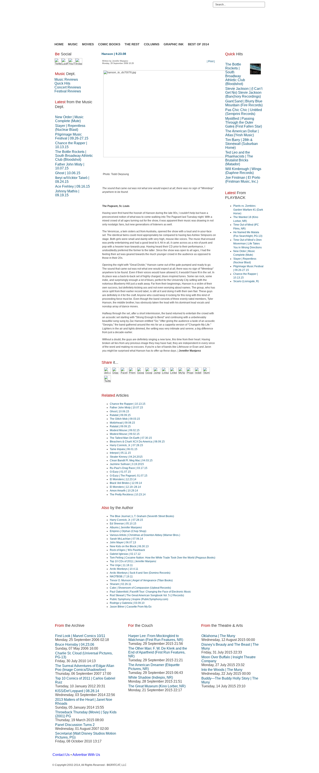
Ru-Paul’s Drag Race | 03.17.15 (128, 468)
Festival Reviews (67, 91)
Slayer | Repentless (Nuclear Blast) (70, 127)
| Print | (211, 61)
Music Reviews (66, 79)
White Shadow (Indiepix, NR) (150, 677)
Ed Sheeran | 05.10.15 (123, 523)
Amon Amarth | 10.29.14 (124, 490)
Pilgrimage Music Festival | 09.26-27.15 (71, 136)
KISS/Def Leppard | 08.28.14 (77, 691)
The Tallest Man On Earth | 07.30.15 (131, 437)
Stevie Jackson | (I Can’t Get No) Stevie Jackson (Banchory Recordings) (243, 92)
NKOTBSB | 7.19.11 (121, 576)
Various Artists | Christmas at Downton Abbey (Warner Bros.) (145, 535)
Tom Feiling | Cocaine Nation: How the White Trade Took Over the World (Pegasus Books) (162, 557)
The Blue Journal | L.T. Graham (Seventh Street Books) (142, 516)
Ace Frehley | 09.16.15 (72, 186)
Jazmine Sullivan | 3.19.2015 (127, 464)
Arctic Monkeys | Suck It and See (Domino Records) (140, 572)
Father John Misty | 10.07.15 (126, 407)
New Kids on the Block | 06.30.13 (129, 546)
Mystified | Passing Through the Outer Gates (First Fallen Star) (243, 122)
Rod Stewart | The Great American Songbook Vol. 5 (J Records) (147, 595)
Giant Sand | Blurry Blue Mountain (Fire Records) (244, 103)
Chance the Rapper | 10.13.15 (127, 403)
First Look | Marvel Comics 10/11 (80, 636)
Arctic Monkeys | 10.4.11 (124, 568)
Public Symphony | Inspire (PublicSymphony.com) (139, 599)
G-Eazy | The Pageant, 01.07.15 (128, 475)
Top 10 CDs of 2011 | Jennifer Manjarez (133, 561)
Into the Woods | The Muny (221, 669)
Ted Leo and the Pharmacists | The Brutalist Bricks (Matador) (239, 158)
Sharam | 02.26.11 (120, 584)
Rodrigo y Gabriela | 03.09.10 (127, 602)
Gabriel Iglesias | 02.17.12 (125, 553)
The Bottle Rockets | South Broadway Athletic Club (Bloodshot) (74, 155)
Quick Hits (62, 83)
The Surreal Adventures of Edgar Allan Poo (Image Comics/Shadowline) (84, 667)
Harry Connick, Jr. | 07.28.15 (126, 445)
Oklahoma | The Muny (218, 636)
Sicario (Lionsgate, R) (246, 281)
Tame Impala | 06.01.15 (123, 449)
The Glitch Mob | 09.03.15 (125, 418)
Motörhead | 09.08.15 (122, 422)
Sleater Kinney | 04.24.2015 (126, 456)
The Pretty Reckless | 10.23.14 (128, 494)
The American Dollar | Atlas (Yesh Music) (242, 133)
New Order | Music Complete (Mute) (69, 119)
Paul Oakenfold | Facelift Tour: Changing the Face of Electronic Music (150, 591)
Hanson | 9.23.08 (114, 54)
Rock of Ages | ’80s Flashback (127, 550)
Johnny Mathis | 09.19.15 (67, 193)
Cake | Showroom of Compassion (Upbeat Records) (140, 587)
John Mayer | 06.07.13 (123, 542)
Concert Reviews (67, 87)
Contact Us (61, 755)
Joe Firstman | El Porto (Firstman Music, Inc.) (242, 179)
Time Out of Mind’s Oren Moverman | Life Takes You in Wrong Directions (247, 243)
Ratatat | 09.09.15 (120, 415)
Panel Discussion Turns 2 (75, 725)
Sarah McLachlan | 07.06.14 (126, 538)
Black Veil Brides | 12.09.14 (126, 483)
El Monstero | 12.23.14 (123, 479)
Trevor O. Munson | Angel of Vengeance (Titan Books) (141, 580)
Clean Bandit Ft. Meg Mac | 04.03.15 (131, 460)
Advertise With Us (86, 755)
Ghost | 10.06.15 (67, 173)
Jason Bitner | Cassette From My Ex (130, 606)
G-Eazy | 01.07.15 (120, 471)
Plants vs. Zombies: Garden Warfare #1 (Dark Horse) (248, 209)
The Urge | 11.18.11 (121, 565)
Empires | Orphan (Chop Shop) (128, 531)
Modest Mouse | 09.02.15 (125, 430)
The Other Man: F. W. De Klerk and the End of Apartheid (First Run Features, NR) (157, 652)
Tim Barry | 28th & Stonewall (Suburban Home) (241, 143)
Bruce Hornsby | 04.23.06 (74, 644)
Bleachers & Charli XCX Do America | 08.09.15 (137, 441)
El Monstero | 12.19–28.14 (125, 486)
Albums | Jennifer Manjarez (126, 527)
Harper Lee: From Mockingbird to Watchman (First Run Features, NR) (155, 638)
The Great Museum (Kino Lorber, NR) (157, 686)
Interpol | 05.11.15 (120, 452)
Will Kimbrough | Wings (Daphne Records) (243, 171)
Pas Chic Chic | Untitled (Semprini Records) (243, 112)
